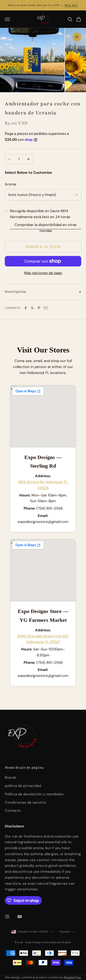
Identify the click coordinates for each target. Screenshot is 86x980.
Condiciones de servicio (25, 802)
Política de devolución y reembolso (34, 794)
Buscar (10, 777)
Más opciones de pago (43, 273)
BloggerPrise (72, 977)
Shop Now (71, 5)
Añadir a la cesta (42, 247)
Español (65, 931)
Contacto (13, 810)
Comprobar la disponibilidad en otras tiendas (46, 227)
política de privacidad (23, 785)
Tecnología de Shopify (57, 942)
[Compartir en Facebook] (25, 308)
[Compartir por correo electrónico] (46, 308)
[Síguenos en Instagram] (7, 916)
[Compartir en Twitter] (32, 308)
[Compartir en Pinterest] (39, 308)
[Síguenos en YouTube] (19, 916)
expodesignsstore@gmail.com (43, 521)
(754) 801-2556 (49, 508)
